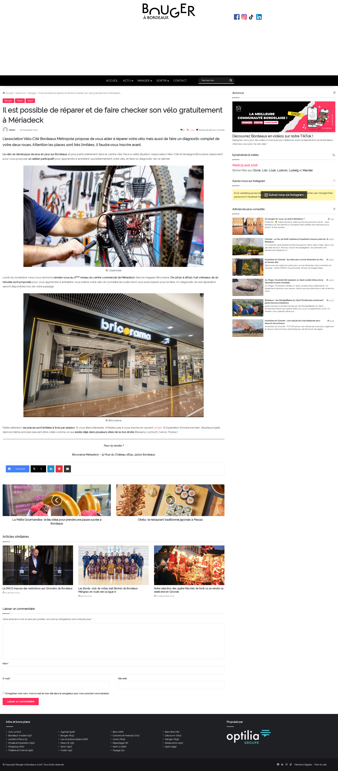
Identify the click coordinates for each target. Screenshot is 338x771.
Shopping (13, 746)
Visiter (64, 750)
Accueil (112, 80)
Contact (180, 80)
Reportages (119, 743)
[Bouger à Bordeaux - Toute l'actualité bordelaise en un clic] (169, 11)
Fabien (12, 130)
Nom (6, 663)
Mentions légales (303, 764)
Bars (115, 732)
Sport (30, 100)
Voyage (116, 750)
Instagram (244, 17)
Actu (127, 80)
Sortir (162, 80)
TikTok (251, 17)
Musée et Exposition (18, 743)
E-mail (7, 678)
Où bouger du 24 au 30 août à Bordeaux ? (285, 219)
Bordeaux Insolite (17, 735)
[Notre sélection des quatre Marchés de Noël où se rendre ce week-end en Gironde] (189, 565)
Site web (122, 678)
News (20, 100)
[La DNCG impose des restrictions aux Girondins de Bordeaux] (38, 565)
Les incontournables (71, 739)
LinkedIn (259, 17)
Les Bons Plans (16, 739)
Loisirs (116, 739)
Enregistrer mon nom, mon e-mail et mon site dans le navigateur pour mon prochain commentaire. (57, 693)
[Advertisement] (169, 47)
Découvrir (21, 93)
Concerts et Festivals (123, 735)
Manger (144, 80)
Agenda (65, 732)
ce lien (158, 427)
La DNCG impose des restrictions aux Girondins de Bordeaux (37, 588)
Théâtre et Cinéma (17, 750)
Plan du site (320, 764)
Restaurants (171, 743)
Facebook (237, 17)
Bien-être (170, 732)
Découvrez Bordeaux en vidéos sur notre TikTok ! (272, 136)
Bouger (32, 93)
